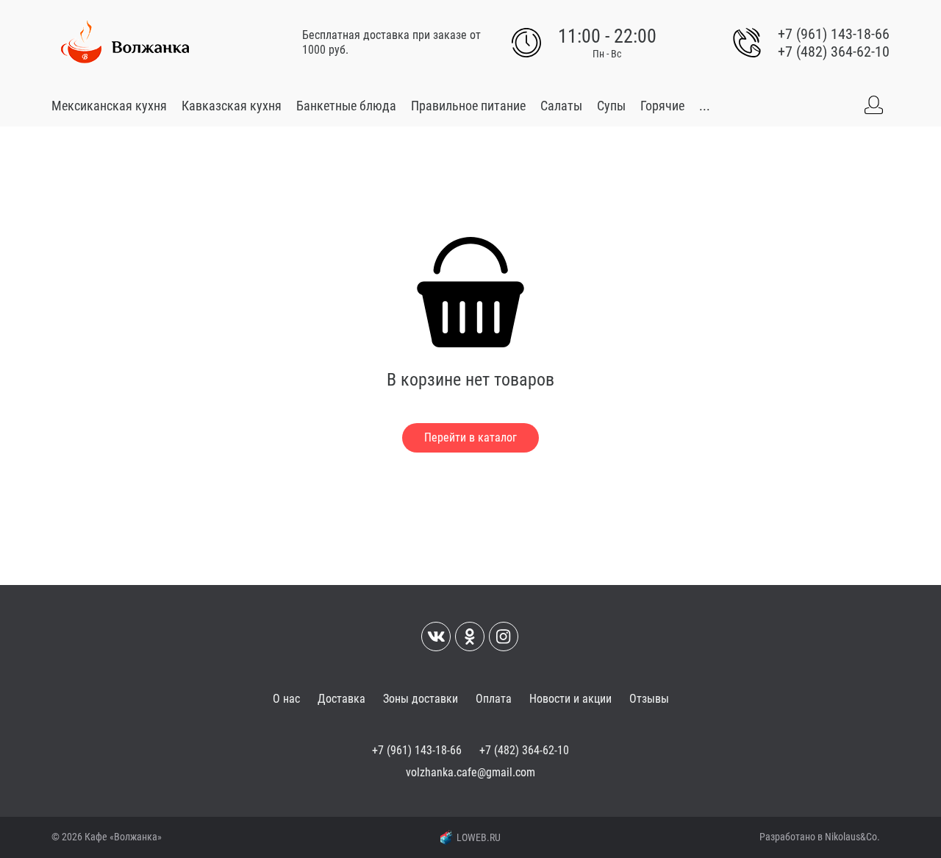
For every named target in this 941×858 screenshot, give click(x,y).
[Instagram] (503, 636)
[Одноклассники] (469, 636)
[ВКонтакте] (436, 636)
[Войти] (873, 105)
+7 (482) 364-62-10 (834, 51)
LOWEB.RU (479, 837)
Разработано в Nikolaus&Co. (819, 837)
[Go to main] (124, 43)
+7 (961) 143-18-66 (834, 34)
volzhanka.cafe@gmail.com (470, 772)
